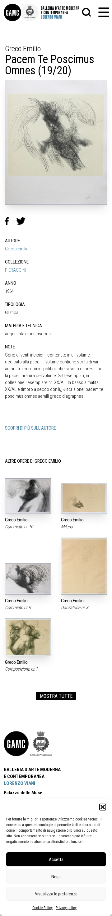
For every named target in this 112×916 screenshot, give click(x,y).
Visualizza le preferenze (56, 894)
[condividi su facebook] (10, 221)
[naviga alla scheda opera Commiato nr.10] (28, 496)
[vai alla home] (16, 743)
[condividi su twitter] (23, 221)
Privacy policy (66, 908)
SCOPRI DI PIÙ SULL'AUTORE (30, 428)
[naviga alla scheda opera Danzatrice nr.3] (84, 566)
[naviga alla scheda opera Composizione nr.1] (28, 637)
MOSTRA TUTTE (56, 696)
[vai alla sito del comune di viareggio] (41, 743)
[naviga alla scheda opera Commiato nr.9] (28, 579)
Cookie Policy (42, 908)
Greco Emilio (17, 249)
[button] (103, 807)
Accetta (56, 859)
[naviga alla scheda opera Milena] (84, 498)
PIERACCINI (15, 270)
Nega (56, 876)
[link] (12, 12)
